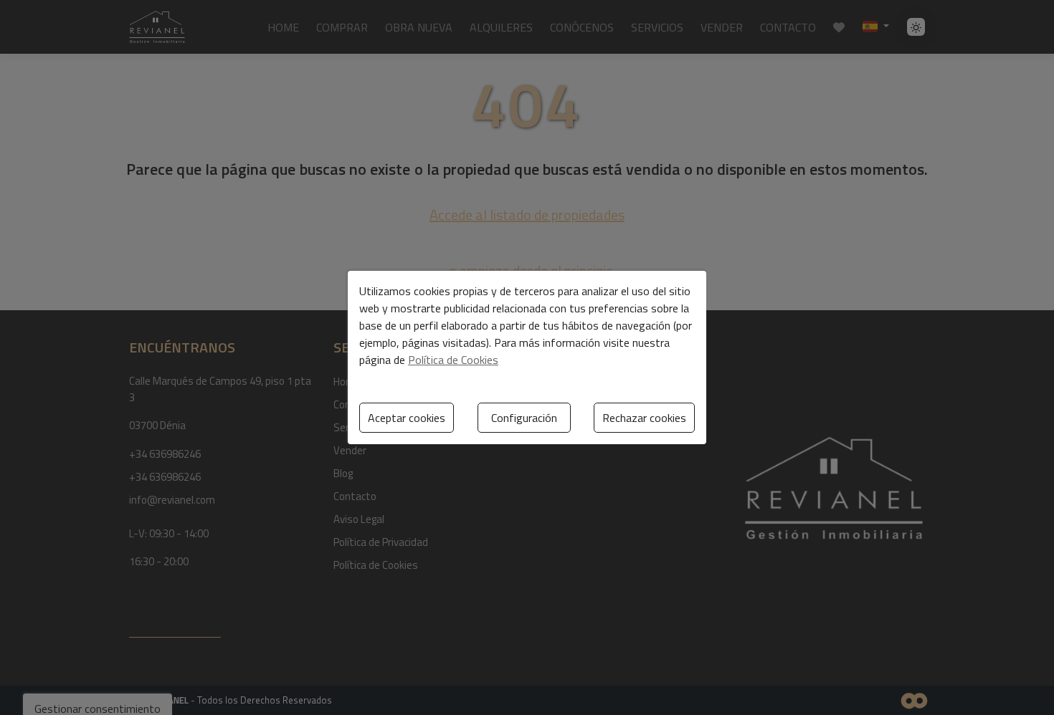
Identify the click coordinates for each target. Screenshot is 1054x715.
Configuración (524, 417)
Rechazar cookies (644, 417)
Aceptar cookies (406, 417)
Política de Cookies (453, 359)
